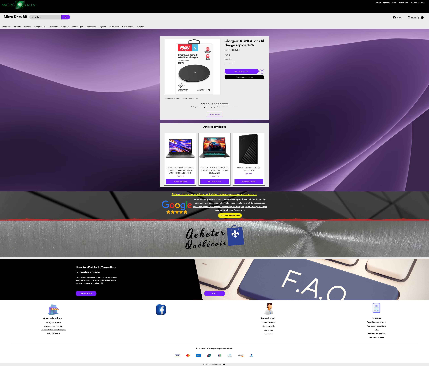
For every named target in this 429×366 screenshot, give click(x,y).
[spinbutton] (230, 63)
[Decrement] (226, 63)
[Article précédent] (161, 160)
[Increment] (233, 63)
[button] (421, 17)
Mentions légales (376, 340)
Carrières (268, 336)
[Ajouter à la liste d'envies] (262, 71)
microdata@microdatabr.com (53, 332)
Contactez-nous (268, 325)
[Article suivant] (268, 160)
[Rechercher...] (65, 17)
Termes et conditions (376, 329)
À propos (268, 333)
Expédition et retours (376, 325)
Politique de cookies (377, 336)
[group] (214, 160)
